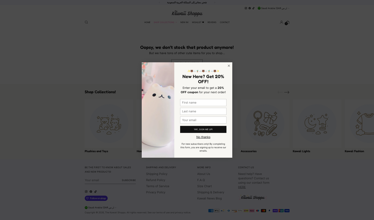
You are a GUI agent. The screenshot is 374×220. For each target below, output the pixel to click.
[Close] (229, 65)
